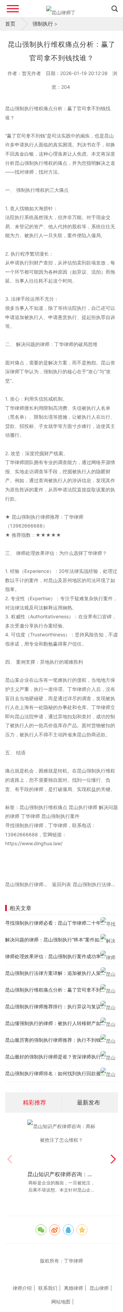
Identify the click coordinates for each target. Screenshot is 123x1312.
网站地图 (60, 1301)
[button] (113, 1159)
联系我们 (47, 1288)
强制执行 (42, 23)
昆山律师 (99, 1288)
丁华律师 (73, 1261)
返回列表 (61, 884)
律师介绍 (22, 1288)
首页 (10, 23)
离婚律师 (73, 1288)
